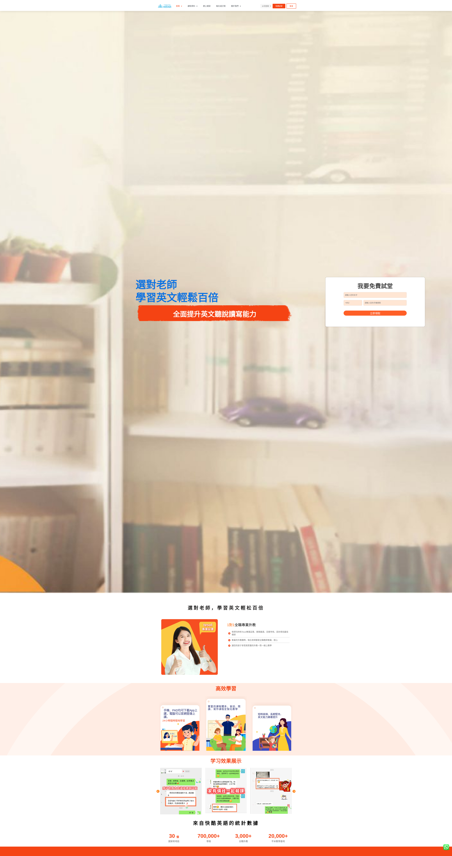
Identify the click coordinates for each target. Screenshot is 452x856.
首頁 (178, 6)
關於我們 (235, 6)
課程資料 (191, 6)
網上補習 (207, 6)
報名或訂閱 (221, 6)
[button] (279, 6)
